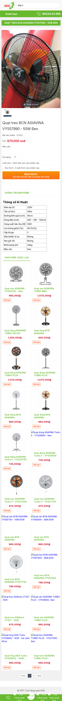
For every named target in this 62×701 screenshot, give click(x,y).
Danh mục (11, 13)
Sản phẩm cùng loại (17, 257)
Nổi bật (7, 300)
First (23, 676)
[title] (8, 698)
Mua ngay (31, 175)
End (39, 676)
